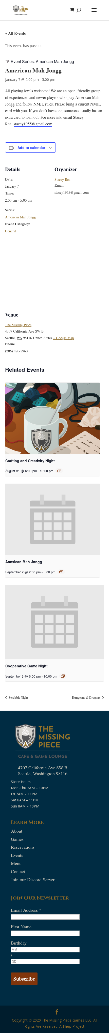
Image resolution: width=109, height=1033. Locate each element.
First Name (21, 926)
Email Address (26, 910)
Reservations (22, 847)
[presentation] (52, 418)
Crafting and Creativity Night (30, 460)
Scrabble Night (18, 697)
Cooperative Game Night (26, 665)
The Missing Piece (18, 324)
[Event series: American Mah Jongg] (61, 571)
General (10, 231)
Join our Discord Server (33, 879)
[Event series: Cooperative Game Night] (63, 676)
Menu (16, 863)
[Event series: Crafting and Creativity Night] (59, 470)
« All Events (15, 33)
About (16, 831)
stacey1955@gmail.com (33, 123)
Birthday (19, 943)
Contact (18, 871)
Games (17, 839)
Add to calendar (31, 147)
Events (17, 855)
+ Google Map (63, 337)
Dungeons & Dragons (86, 697)
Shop (67, 1026)
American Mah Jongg (20, 217)
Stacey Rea (62, 179)
